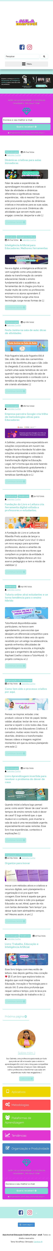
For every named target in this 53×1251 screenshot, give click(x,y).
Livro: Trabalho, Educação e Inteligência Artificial (21, 946)
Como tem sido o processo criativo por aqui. (26, 690)
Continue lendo (14, 222)
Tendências (23, 496)
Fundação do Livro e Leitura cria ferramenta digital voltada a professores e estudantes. (24, 507)
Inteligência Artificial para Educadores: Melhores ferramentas (26, 247)
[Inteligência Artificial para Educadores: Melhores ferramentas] (26, 259)
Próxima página (15, 1016)
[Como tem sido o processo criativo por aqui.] (26, 704)
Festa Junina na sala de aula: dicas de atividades (25, 332)
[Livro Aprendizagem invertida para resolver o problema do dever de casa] (26, 794)
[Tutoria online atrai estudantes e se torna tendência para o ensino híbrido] (26, 612)
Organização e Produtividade (19, 680)
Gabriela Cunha (14, 155)
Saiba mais (25, 1079)
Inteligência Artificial (26, 237)
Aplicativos (11, 237)
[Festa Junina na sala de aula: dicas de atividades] (26, 345)
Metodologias (12, 152)
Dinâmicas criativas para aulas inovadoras (23, 162)
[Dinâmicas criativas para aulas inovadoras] (26, 174)
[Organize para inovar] (26, 875)
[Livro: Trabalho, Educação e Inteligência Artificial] (26, 959)
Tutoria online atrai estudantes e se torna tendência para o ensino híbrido (26, 597)
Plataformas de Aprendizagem (18, 1120)
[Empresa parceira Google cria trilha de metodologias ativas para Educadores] (26, 432)
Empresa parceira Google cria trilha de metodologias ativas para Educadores (26, 416)
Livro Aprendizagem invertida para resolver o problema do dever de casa (25, 779)
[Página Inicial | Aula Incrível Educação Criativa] (26, 22)
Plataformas (11, 496)
